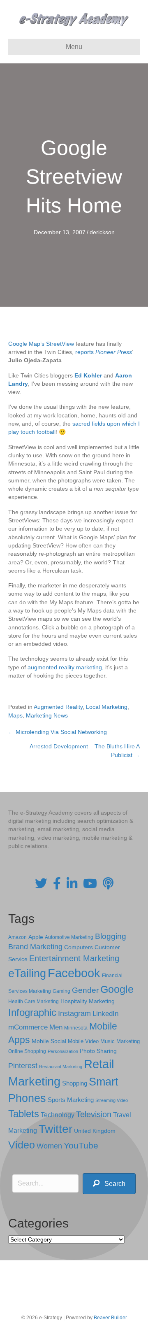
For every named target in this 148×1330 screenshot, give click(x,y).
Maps (15, 715)
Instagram (74, 1013)
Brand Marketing (35, 947)
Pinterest (22, 1066)
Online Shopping (27, 1051)
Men (55, 1027)
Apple (35, 937)
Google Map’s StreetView (41, 343)
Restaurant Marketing (60, 1066)
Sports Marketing (71, 1100)
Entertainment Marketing (74, 958)
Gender (85, 990)
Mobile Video (83, 1041)
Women (49, 1146)
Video (21, 1145)
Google (117, 989)
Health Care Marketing (33, 1001)
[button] (109, 1183)
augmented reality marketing (65, 667)
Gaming (61, 991)
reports (103, 352)
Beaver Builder (110, 1318)
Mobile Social (49, 1041)
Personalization (63, 1051)
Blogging (110, 936)
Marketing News (47, 715)
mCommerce (28, 1027)
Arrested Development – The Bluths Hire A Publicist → (85, 750)
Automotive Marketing (69, 937)
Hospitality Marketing (87, 1001)
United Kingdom (95, 1131)
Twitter (55, 1129)
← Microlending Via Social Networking (57, 732)
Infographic (32, 1012)
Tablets (23, 1113)
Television (93, 1114)
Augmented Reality (58, 706)
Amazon (17, 937)
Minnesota (76, 1027)
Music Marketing (120, 1041)
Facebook (74, 973)
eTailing (27, 973)
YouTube (81, 1145)
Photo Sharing (98, 1051)
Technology (57, 1114)
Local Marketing (106, 706)
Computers (78, 947)
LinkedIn (105, 1013)
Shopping (74, 1083)
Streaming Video (111, 1100)
